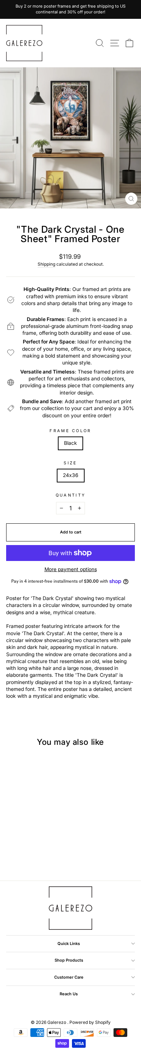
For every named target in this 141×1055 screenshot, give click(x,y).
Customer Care (69, 977)
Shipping (46, 264)
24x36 (70, 475)
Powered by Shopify (90, 1022)
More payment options (70, 569)
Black (70, 443)
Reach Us (69, 993)
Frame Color (70, 430)
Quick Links (68, 943)
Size (70, 462)
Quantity (71, 495)
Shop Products (69, 960)
